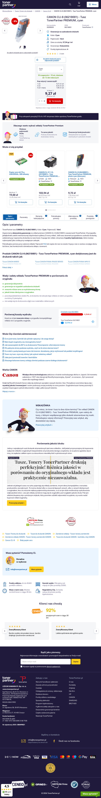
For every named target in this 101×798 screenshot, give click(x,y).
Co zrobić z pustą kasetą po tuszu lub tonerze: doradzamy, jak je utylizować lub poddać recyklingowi (44, 351)
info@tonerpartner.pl (18, 569)
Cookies (39, 688)
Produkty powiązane (90, 217)
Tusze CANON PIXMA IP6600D (46, 264)
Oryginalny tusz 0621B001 (69, 312)
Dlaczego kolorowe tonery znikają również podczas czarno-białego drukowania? (36, 360)
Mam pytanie (36, 569)
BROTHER (72, 703)
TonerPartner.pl (76, 678)
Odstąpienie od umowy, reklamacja (49, 691)
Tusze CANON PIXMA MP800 (79, 264)
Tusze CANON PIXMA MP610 (79, 262)
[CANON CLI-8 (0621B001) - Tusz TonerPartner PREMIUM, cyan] (22, 43)
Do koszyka (56, 101)
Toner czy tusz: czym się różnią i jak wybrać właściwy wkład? (28, 354)
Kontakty (72, 685)
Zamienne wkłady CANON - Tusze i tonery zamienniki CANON (28, 537)
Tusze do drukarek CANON (41, 534)
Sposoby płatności (43, 700)
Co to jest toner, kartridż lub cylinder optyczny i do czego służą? (29, 339)
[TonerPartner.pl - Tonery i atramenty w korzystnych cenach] (9, 4)
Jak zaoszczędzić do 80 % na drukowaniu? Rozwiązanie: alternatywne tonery (35, 345)
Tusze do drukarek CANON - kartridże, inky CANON (75, 537)
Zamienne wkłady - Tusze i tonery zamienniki (72, 534)
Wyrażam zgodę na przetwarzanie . (42, 666)
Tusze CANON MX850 (10, 262)
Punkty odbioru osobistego (46, 697)
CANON (37, 11)
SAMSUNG (73, 700)
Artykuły (72, 688)
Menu (94, 4)
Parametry (24, 217)
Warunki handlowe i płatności (47, 682)
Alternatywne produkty (73, 217)
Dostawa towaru (42, 694)
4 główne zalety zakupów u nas (47, 707)
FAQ (44, 244)
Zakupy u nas (41, 678)
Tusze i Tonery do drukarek (23, 11)
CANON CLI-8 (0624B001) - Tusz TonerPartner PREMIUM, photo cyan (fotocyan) (80, 174)
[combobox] (50, 69)
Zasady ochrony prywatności (46, 685)
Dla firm (72, 691)
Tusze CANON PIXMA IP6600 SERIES (49, 262)
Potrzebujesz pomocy (56, 217)
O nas (71, 682)
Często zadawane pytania (45, 713)
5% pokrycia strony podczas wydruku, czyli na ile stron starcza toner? (32, 348)
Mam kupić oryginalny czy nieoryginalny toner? (23, 342)
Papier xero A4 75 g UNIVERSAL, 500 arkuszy (19, 173)
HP (70, 694)
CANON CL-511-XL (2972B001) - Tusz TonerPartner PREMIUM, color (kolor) (48, 175)
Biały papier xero (26, 540)
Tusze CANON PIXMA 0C (11, 264)
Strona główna (7, 11)
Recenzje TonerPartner (44, 716)
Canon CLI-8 (47, 11)
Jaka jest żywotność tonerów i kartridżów (21, 357)
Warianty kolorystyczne (39, 217)
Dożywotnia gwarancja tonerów (48, 710)
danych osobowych (53, 666)
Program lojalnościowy (44, 703)
